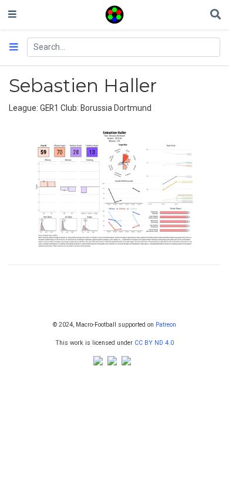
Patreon (166, 324)
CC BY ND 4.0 (154, 343)
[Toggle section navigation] (14, 47)
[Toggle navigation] (12, 15)
